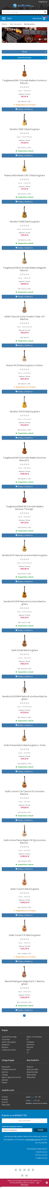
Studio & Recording (9, 1036)
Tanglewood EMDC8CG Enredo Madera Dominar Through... (24, 508)
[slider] (24, 87)
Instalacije (30, 1042)
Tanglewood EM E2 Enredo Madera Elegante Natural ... (24, 269)
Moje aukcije (31, 1074)
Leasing (4, 1074)
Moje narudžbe (32, 1069)
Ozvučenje (6, 1039)
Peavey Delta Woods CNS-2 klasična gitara (24, 175)
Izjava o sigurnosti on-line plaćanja (11, 1079)
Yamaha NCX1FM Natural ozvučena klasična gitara (24, 602)
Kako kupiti (6, 1067)
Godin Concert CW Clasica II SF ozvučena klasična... (24, 792)
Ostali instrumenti (9, 1050)
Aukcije (4, 1082)
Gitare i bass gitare (15, 24)
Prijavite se (43, 1)
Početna (4, 24)
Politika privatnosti (9, 1069)
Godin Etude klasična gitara (24, 650)
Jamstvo (5, 1072)
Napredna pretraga (24, 57)
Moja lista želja (32, 1072)
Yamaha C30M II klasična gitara (24, 129)
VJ (27, 1052)
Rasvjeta (30, 1047)
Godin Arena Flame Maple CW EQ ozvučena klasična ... (25, 841)
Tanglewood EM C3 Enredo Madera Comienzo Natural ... (24, 81)
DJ (27, 1039)
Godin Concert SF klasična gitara (24, 935)
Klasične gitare (29, 24)
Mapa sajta (6, 1104)
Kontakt (5, 1099)
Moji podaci (31, 1077)
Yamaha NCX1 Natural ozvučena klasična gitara (24, 555)
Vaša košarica (39, 18)
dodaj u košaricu (25, 109)
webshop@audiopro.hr (33, 1139)
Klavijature (6, 1044)
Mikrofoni (30, 1044)
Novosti (5, 1102)
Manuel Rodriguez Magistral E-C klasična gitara (24, 982)
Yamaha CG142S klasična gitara (25, 412)
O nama (5, 1097)
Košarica (30, 1067)
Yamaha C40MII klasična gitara (24, 222)
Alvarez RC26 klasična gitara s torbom (24, 365)
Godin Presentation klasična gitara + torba (24, 745)
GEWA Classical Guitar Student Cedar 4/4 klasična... (24, 318)
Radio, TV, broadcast (34, 1036)
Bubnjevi (5, 1047)
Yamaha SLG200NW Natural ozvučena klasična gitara (24, 697)
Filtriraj (24, 51)
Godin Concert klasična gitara (24, 889)
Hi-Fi (28, 1050)
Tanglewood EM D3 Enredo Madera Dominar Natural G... (24, 459)
